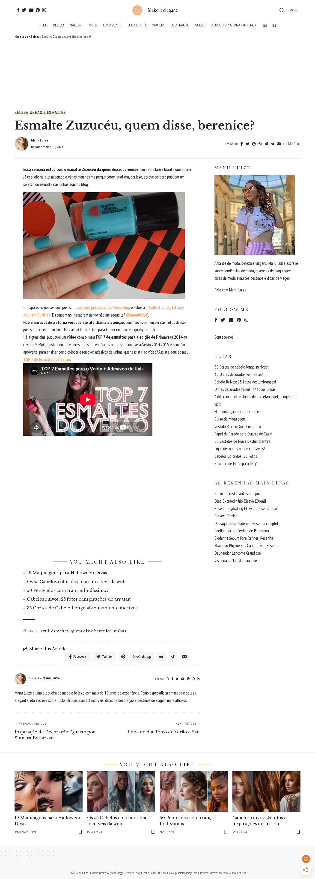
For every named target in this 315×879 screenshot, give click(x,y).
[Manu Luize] (157, 10)
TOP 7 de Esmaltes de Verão (46, 359)
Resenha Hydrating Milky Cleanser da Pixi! (246, 508)
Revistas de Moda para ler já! (236, 463)
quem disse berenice (91, 631)
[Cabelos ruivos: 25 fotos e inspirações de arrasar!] (266, 791)
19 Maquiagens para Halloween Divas (67, 572)
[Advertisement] (157, 73)
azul (45, 631)
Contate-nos (224, 337)
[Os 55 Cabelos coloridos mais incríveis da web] (121, 791)
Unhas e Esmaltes (48, 113)
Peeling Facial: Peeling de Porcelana (241, 530)
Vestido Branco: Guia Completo (237, 426)
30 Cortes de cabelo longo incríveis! (241, 367)
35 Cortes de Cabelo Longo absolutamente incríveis (83, 608)
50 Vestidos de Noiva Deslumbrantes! (242, 441)
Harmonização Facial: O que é (236, 411)
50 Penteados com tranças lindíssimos (67, 590)
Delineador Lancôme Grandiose (237, 553)
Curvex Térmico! (226, 516)
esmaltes (60, 631)
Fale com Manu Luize (230, 290)
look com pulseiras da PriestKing (102, 307)
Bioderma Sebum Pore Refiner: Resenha (243, 538)
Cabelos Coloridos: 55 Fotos (235, 456)
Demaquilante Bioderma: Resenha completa (247, 523)
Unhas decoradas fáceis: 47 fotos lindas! (245, 389)
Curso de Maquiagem (230, 419)
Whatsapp (144, 656)
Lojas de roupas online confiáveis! (239, 448)
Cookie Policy (149, 873)
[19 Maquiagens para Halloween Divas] (49, 791)
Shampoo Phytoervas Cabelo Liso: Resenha (246, 545)
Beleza (21, 113)
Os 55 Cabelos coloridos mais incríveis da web (76, 581)
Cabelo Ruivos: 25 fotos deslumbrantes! (245, 382)
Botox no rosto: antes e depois (237, 493)
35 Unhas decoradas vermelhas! (238, 374)
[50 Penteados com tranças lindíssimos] (194, 791)
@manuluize (136, 315)
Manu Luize (39, 140)
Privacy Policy (133, 873)
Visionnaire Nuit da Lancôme (235, 560)
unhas (120, 631)
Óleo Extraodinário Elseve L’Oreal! (240, 501)
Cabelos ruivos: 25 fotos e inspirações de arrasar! (79, 599)
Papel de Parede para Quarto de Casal (243, 434)
